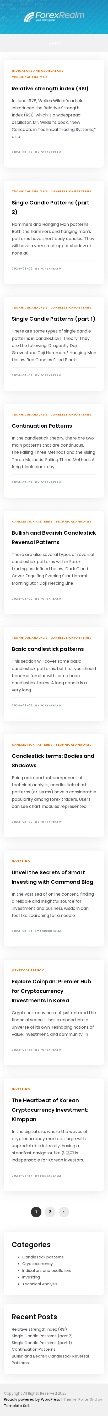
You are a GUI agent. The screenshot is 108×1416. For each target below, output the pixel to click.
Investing (21, 861)
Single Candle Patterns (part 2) (42, 1336)
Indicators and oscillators (37, 71)
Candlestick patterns (71, 191)
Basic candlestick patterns (48, 649)
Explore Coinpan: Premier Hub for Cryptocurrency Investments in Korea (51, 991)
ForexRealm (51, 152)
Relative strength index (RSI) (50, 88)
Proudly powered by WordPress (32, 1399)
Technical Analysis (29, 77)
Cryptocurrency (28, 970)
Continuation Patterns (42, 425)
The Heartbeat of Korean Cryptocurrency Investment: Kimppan (50, 1110)
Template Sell (16, 1405)
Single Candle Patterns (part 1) (53, 319)
